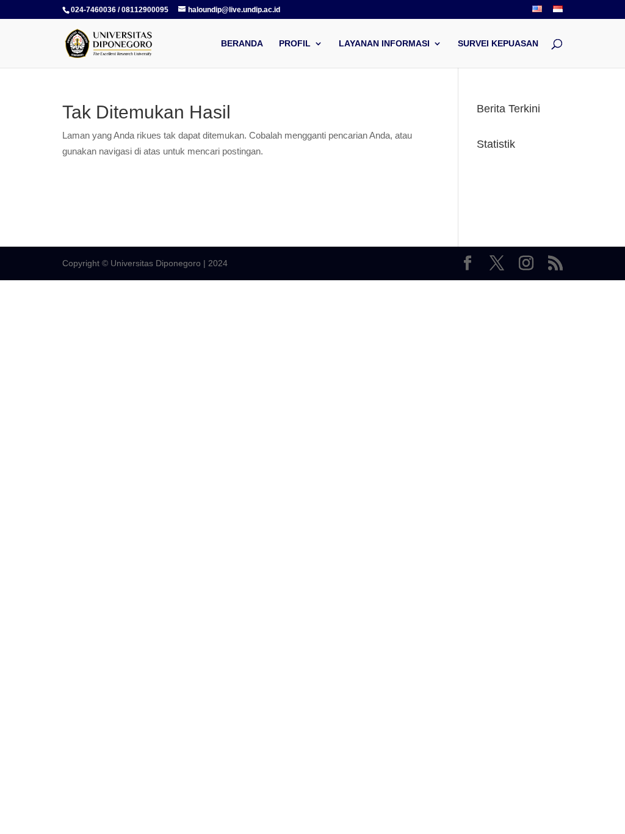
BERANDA (242, 43)
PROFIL (295, 43)
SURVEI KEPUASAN (498, 43)
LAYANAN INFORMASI (384, 43)
